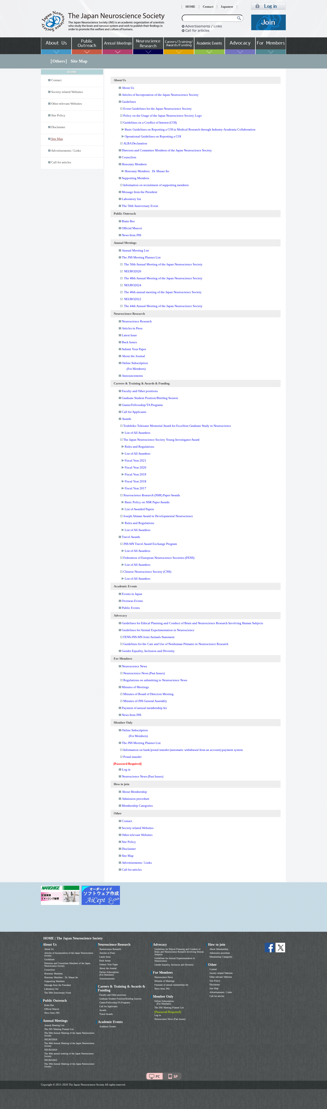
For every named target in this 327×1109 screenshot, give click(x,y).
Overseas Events (132, 601)
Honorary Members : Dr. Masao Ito (147, 171)
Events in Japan (132, 594)
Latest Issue (129, 335)
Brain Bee (128, 221)
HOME (190, 6)
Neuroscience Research (137, 321)
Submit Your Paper (134, 349)
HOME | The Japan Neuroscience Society (73, 938)
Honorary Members (134, 164)
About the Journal (133, 356)
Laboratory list (131, 199)
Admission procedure (135, 798)
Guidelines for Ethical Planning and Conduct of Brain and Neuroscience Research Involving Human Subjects (192, 623)
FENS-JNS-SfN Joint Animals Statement (149, 637)
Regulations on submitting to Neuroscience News (155, 680)
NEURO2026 (132, 271)
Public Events (131, 608)
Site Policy (58, 115)
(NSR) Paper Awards (151, 495)
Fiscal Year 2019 (135, 474)
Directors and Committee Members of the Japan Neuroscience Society (167, 150)
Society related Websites (67, 92)
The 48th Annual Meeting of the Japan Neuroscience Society (163, 278)
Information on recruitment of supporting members (156, 185)
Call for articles (61, 162)
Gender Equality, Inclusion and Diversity (148, 651)
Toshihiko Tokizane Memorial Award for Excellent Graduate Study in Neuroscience (177, 426)
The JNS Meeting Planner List (141, 257)
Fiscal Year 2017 (135, 488)
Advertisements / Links (66, 150)
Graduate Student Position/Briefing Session (150, 398)
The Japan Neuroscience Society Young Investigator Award (161, 439)
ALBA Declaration (135, 143)
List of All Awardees (137, 432)
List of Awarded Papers (139, 509)
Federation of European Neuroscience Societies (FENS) (158, 558)
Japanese (227, 6)
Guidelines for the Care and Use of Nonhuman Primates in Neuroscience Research (175, 644)
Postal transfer (132, 757)
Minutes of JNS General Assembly (145, 701)
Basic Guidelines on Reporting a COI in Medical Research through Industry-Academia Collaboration (190, 129)
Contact (208, 6)
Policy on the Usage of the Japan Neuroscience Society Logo (162, 115)
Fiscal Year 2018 (135, 481)
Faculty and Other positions (140, 391)
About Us (128, 88)
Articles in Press (132, 328)
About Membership (134, 792)
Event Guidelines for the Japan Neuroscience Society (157, 108)
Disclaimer (58, 127)
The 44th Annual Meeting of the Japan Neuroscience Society (163, 306)
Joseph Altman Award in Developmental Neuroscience (158, 516)
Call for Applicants (134, 412)
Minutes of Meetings (135, 687)
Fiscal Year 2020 (135, 467)
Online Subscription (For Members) (109, 973)
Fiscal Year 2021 (135, 460)
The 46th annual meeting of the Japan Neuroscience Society (163, 292)
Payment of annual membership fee (144, 708)
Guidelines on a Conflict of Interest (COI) (150, 122)
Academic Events (107, 1026)
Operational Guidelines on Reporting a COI (153, 136)
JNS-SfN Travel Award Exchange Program (150, 544)
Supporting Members (135, 178)
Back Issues (129, 342)
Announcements (132, 375)
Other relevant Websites (66, 103)
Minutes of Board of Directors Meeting (148, 694)
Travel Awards (131, 537)
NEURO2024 (132, 285)
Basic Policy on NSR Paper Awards (147, 502)
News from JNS (131, 235)
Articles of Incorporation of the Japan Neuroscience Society (160, 95)
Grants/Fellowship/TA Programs (142, 405)
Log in (126, 769)
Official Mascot (132, 228)
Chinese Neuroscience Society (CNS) (147, 571)
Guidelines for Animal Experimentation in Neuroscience (158, 630)
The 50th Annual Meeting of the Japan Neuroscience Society (163, 264)
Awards (126, 419)
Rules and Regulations (139, 446)
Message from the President (139, 192)
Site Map (128, 855)
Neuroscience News (134, 666)
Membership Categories (137, 805)
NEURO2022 (132, 299)
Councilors (129, 157)
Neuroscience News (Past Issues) (144, 673)
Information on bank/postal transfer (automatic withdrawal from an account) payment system (183, 750)
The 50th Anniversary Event (140, 206)
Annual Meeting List (135, 250)
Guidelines (129, 101)
